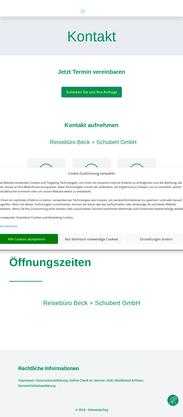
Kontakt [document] (91, 36)
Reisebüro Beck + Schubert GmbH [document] (91, 302)
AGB (110, 380)
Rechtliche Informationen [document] (48, 368)
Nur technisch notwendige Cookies (91, 239)
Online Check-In (81, 380)
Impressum (26, 380)
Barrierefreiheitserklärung (37, 386)
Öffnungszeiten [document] (50, 262)
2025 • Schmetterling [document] (93, 410)
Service (99, 380)
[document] (91, 73)
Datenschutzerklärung (52, 380)
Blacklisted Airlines (128, 380)
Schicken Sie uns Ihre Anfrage (91, 92)
